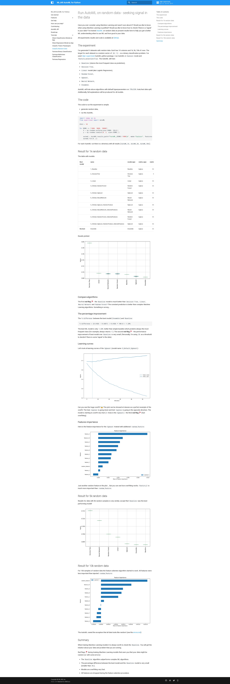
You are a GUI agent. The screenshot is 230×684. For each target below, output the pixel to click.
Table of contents (162, 12)
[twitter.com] (174, 680)
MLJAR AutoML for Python (60, 12)
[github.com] (166, 680)
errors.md (137, 632)
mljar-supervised (88, 56)
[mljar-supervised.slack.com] (170, 680)
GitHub (116, 38)
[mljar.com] (177, 680)
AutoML (100, 31)
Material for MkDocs (64, 681)
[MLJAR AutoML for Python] (52, 2)
